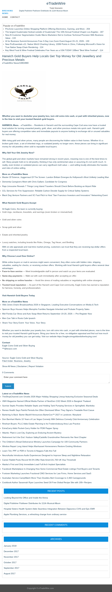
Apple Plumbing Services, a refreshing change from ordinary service (35, 514)
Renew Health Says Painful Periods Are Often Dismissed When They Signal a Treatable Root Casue (48, 410)
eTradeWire (56, 3)
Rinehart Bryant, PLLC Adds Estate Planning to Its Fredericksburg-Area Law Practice (41, 424)
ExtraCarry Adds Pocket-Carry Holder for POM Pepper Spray (30, 428)
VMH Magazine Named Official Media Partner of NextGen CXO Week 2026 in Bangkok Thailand (46, 401)
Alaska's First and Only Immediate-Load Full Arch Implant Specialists (33, 464)
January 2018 (10, 546)
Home (5, 17)
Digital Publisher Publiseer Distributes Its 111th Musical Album (43, 11)
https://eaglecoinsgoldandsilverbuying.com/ (77, 336)
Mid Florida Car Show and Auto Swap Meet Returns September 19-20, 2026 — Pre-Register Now (47, 314)
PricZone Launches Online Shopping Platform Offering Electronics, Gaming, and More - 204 (47, 29)
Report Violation (36, 366)
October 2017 (10, 562)
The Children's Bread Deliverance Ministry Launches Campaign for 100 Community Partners (44, 442)
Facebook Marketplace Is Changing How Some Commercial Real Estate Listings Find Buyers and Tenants (51, 469)
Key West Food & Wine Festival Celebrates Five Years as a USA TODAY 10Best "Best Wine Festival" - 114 (54, 50)
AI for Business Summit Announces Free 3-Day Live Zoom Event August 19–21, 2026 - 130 (47, 41)
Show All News (9, 366)
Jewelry (27, 361)
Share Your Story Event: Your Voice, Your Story (24, 323)
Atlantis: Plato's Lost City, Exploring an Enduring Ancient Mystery (31, 433)
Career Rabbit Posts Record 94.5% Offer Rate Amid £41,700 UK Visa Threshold (39, 460)
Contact (15, 17)
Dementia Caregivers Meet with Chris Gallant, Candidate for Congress (34, 182)
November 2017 (11, 557)
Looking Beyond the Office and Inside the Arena (26, 498)
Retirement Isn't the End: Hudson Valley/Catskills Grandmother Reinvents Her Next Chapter (44, 437)
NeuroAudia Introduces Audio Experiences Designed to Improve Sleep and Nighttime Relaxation (46, 455)
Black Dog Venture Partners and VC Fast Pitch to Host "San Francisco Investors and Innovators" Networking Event (55, 195)
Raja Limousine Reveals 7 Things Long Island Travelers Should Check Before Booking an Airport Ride (49, 186)
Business (18, 361)
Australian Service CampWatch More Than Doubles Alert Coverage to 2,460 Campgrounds (44, 478)
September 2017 (11, 568)
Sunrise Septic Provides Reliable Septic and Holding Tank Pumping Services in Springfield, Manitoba (48, 405)
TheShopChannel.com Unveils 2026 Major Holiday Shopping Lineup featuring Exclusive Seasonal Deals (50, 396)
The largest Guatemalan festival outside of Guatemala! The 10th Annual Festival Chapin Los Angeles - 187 (54, 32)
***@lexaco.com (9, 349)
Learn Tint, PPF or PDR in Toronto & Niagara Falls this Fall (29, 451)
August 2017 (9, 573)
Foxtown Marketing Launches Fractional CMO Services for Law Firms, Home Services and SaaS (46, 473)
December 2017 (11, 551)
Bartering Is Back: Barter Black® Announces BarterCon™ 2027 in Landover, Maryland (41, 415)
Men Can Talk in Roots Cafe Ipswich (18, 318)
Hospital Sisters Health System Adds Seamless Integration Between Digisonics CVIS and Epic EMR (49, 509)
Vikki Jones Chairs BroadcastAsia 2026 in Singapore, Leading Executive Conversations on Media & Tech (50, 305)
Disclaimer (22, 366)
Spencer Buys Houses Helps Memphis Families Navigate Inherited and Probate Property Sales (45, 309)
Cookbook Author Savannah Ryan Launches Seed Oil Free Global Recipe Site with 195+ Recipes (47, 482)
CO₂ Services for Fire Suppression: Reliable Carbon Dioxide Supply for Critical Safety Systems (45, 191)
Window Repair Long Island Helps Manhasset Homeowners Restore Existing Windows (42, 446)
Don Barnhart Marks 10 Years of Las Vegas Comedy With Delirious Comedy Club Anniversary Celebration (50, 419)
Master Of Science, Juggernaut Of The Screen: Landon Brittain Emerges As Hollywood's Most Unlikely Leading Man (55, 177)
